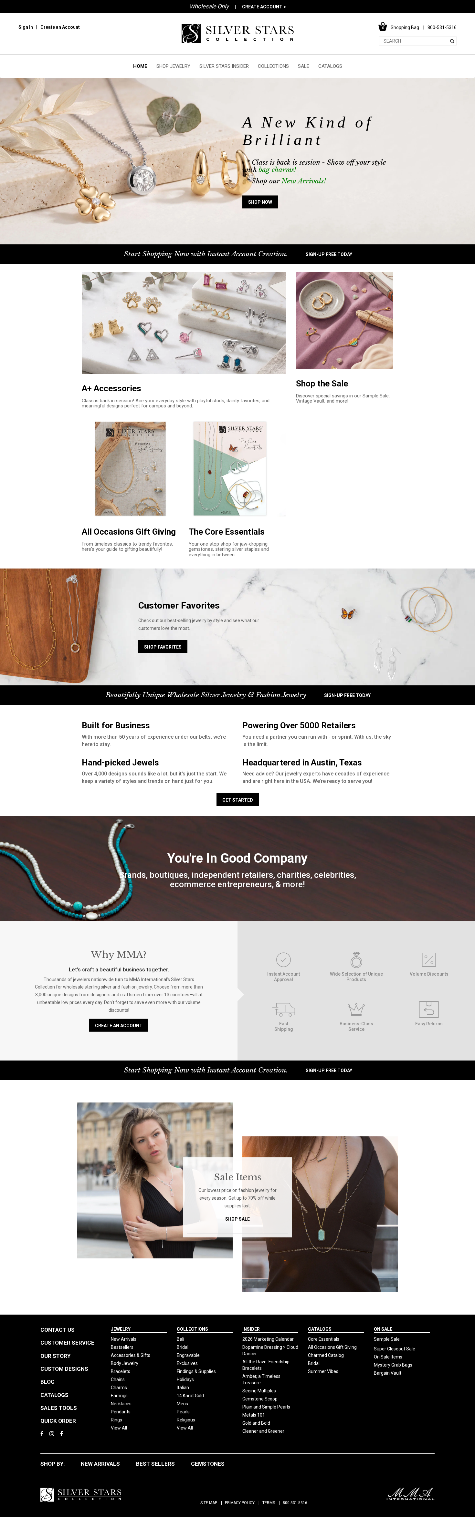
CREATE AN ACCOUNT (118, 1025)
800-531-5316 (295, 1503)
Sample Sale (387, 1339)
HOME (140, 66)
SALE (303, 66)
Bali (180, 1339)
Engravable (188, 1355)
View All (119, 1427)
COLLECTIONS (273, 66)
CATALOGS (330, 66)
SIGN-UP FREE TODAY (329, 254)
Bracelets (120, 1371)
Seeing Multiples (259, 1390)
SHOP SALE (237, 1219)
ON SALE (383, 1329)
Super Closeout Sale (394, 1348)
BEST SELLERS (155, 1464)
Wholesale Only (209, 6)
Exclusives (187, 1363)
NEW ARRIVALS (100, 1464)
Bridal (182, 1347)
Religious (186, 1419)
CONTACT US (57, 1330)
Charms (119, 1387)
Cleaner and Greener (263, 1431)
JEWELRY (121, 1329)
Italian (183, 1387)
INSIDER (251, 1329)
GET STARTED (237, 800)
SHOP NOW (260, 202)
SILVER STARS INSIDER (224, 66)
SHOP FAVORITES (163, 647)
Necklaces (121, 1403)
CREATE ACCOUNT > (264, 6)
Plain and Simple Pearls (266, 1406)
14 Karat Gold (190, 1395)
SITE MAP (208, 1503)
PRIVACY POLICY (240, 1503)
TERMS (268, 1503)
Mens (182, 1403)
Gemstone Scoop (260, 1398)
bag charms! (277, 170)
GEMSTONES (208, 1464)
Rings (116, 1419)
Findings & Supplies (196, 1371)
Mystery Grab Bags (393, 1365)
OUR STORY (55, 1356)
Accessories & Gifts (130, 1355)
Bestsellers (122, 1347)
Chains (118, 1379)
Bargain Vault (387, 1373)
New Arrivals (123, 1339)
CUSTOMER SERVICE (67, 1342)
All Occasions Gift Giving (332, 1347)
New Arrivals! (303, 181)
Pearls (183, 1411)
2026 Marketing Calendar (268, 1339)
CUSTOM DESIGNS (64, 1369)
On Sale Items (388, 1356)
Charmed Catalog (326, 1355)
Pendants (121, 1411)
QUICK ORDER (58, 1421)
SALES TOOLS (58, 1408)
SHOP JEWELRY (173, 66)
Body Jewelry (124, 1363)
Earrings (119, 1395)
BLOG (47, 1382)
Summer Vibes (323, 1371)
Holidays (185, 1379)
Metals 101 (253, 1415)
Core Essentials (323, 1339)
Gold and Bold (256, 1423)
